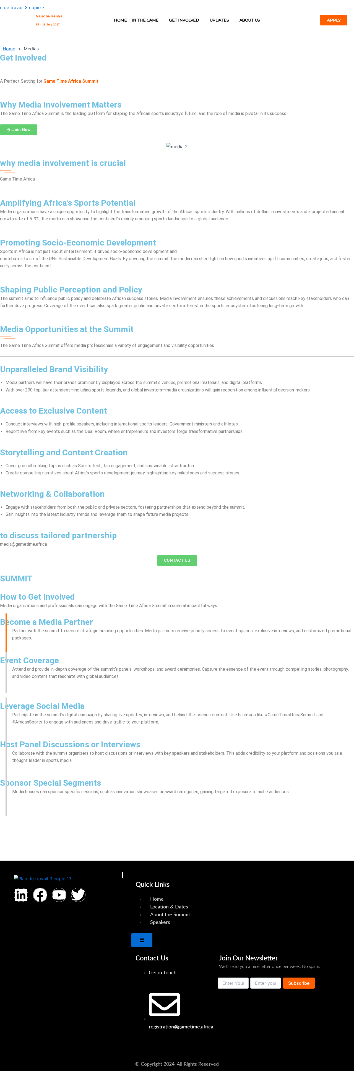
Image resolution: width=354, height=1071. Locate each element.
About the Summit (170, 914)
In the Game (145, 20)
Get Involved (184, 20)
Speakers (160, 922)
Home (120, 20)
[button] (147, 20)
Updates (219, 20)
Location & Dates (169, 907)
